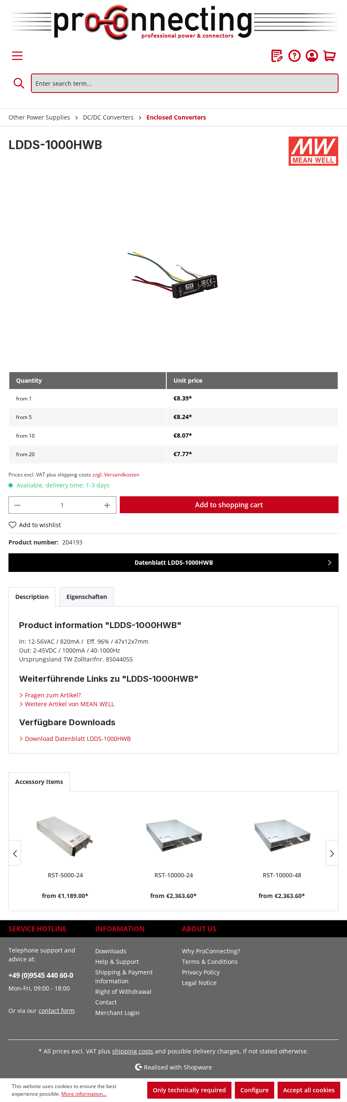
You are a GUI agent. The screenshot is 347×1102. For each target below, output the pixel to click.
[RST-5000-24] (65, 834)
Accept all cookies (309, 1090)
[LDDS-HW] (173, 274)
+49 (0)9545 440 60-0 (40, 975)
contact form (56, 1011)
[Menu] (17, 55)
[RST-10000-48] (282, 834)
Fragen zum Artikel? (52, 695)
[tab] (31, 596)
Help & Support (117, 962)
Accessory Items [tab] (39, 782)
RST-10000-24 (173, 875)
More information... (84, 1093)
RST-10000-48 (282, 875)
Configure (254, 1090)
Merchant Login (117, 1013)
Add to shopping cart (229, 504)
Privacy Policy (201, 972)
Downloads (111, 951)
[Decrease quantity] (17, 505)
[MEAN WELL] (314, 151)
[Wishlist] (277, 55)
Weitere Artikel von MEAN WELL (68, 704)
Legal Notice (199, 983)
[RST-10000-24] (173, 834)
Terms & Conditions (210, 962)
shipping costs (132, 1051)
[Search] (19, 83)
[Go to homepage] (173, 23)
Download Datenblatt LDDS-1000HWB (77, 739)
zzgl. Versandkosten (115, 474)
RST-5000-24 (65, 875)
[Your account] (312, 55)
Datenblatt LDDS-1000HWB (174, 562)
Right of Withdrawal (123, 992)
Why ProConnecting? (211, 951)
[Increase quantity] (107, 505)
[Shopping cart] (330, 55)
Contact (106, 1002)
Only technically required (189, 1090)
